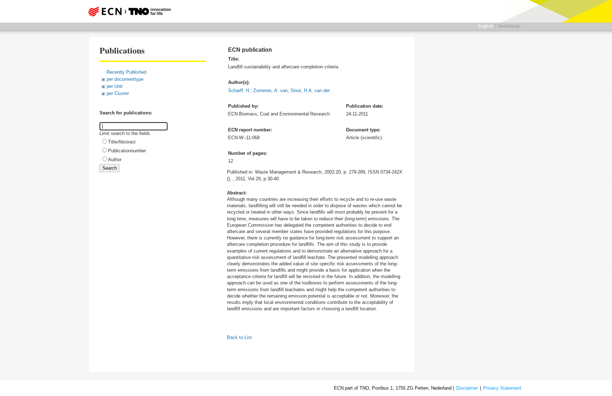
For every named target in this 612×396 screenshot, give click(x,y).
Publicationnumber (127, 150)
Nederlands (509, 26)
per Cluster (118, 93)
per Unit (115, 86)
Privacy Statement (502, 388)
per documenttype (125, 79)
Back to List (239, 337)
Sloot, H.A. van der (310, 90)
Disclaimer (467, 388)
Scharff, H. (239, 90)
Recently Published (126, 72)
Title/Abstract (122, 142)
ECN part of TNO (127, 11)
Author (114, 159)
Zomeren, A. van (270, 90)
